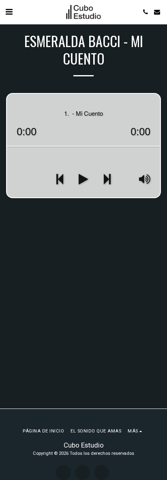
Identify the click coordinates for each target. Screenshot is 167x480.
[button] (9, 11)
